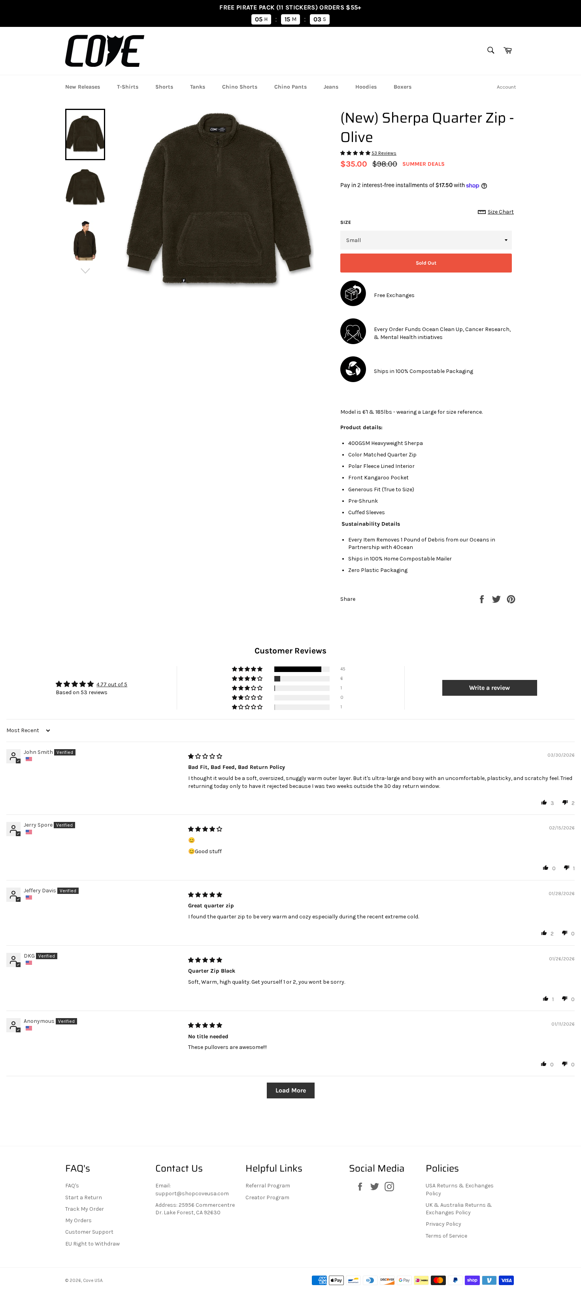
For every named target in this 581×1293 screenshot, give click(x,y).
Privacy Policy (443, 1224)
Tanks (197, 86)
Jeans (331, 86)
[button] (356, 153)
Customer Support (89, 1232)
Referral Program (267, 1185)
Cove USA (92, 1280)
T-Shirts (127, 86)
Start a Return (83, 1197)
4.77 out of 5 (111, 684)
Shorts (164, 86)
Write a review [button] (489, 687)
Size (345, 222)
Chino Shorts (239, 86)
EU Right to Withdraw (92, 1243)
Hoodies (366, 86)
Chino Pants (290, 86)
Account (506, 87)
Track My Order (84, 1209)
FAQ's (72, 1185)
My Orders (78, 1220)
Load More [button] (290, 1090)
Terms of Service (446, 1235)
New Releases (82, 86)
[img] (205, 756)
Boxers (402, 86)
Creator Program (267, 1197)
